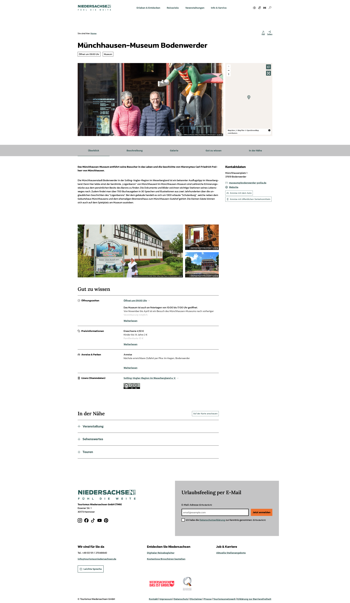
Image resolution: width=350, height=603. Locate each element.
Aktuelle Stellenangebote (231, 553)
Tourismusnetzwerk (224, 599)
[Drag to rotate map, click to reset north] (229, 74)
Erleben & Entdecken (148, 8)
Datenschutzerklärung (212, 520)
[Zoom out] (229, 70)
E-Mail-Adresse (197, 505)
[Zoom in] (229, 66)
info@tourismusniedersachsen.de (97, 559)
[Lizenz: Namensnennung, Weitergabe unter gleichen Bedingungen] (132, 388)
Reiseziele (173, 8)
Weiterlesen (130, 321)
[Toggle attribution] (269, 130)
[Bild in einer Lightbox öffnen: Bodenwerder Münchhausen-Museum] (150, 99)
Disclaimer (196, 599)
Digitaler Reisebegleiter (160, 553)
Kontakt (153, 599)
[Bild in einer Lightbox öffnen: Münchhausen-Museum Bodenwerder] (202, 237)
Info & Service (219, 8)
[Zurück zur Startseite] (94, 8)
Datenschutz (181, 599)
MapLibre (231, 130)
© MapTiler (240, 130)
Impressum (166, 599)
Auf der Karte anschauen (205, 413)
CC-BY (180, 276)
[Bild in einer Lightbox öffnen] (107, 495)
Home (94, 33)
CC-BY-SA (219, 134)
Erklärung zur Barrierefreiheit (254, 599)
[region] (248, 99)
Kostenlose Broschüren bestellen (166, 559)
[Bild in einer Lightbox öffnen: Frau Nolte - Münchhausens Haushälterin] (130, 251)
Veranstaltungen (194, 8)
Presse (208, 599)
